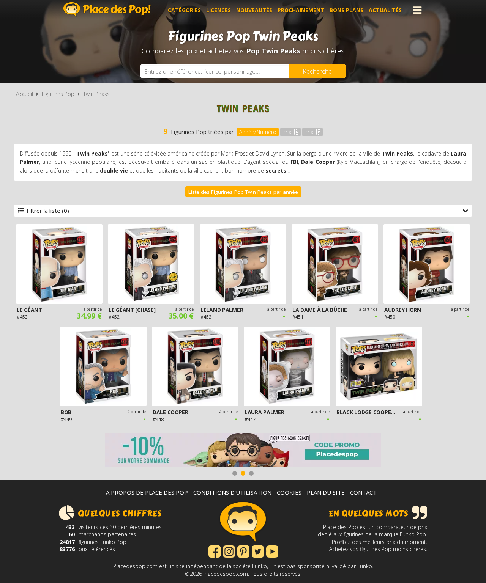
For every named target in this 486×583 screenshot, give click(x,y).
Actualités (385, 10)
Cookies (289, 492)
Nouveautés (254, 10)
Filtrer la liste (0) (48, 210)
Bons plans (346, 10)
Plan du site (326, 492)
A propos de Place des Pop (147, 492)
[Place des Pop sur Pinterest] (243, 551)
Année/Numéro (257, 131)
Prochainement (301, 10)
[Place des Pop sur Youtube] (272, 551)
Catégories (184, 10)
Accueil (24, 93)
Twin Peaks (96, 93)
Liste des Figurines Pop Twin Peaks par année (243, 192)
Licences (218, 10)
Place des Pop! (107, 9)
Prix (286, 131)
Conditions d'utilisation (232, 492)
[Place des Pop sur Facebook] (214, 551)
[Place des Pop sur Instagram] (229, 551)
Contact (363, 492)
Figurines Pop (58, 93)
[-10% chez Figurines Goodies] (243, 451)
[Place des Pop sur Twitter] (258, 551)
